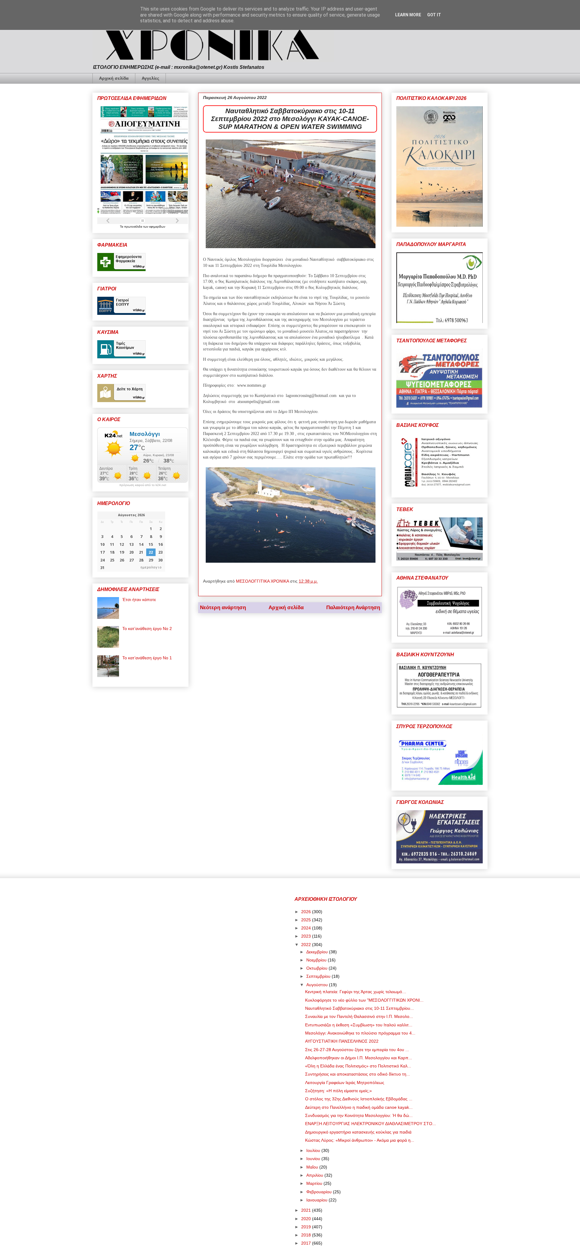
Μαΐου (312, 1167)
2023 (306, 936)
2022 (306, 944)
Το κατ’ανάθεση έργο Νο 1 (147, 657)
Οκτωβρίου (317, 968)
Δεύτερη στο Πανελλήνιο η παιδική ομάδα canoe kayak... (359, 1107)
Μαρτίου (315, 1183)
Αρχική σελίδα (114, 78)
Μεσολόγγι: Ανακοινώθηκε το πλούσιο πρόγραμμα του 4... (360, 1033)
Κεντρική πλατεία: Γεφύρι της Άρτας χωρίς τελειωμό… (355, 991)
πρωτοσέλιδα (133, 226)
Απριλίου (315, 1175)
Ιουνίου (313, 1158)
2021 (306, 1210)
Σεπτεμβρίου (319, 976)
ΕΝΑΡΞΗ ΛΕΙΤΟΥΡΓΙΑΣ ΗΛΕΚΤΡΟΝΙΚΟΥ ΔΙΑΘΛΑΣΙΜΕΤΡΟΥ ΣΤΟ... (370, 1123)
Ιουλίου (313, 1150)
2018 (306, 1235)
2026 (306, 911)
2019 (306, 1226)
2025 (306, 919)
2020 (306, 1218)
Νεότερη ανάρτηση (223, 607)
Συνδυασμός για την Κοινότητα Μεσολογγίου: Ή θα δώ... (359, 1115)
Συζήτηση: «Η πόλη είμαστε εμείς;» (338, 1090)
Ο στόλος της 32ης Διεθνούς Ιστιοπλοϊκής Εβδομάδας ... (358, 1098)
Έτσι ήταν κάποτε (139, 599)
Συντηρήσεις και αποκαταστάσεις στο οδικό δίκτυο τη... (357, 1074)
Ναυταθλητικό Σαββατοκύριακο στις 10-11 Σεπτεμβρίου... (359, 1008)
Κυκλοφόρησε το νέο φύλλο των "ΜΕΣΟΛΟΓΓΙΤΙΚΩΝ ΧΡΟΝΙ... (364, 1000)
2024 (306, 928)
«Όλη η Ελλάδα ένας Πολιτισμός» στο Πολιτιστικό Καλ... (358, 1065)
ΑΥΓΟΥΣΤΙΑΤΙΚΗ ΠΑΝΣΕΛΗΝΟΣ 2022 (342, 1041)
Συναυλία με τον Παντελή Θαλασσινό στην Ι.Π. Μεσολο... (359, 1016)
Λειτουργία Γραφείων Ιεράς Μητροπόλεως (344, 1082)
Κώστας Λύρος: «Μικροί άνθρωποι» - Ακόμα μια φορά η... (359, 1140)
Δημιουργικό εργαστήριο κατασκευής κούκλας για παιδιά (358, 1132)
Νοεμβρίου (317, 960)
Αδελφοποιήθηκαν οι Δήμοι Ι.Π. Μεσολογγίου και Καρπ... (358, 1057)
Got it (434, 14)
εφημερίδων (157, 226)
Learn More (408, 14)
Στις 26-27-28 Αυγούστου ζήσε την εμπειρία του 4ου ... (357, 1049)
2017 (306, 1243)
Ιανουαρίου (317, 1200)
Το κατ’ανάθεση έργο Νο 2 (147, 628)
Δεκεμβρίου (317, 951)
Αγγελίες (150, 78)
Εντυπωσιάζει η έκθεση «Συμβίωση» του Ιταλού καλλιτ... (358, 1024)
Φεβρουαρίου (319, 1191)
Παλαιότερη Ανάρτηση (353, 607)
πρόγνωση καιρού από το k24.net (142, 485)
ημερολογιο (151, 567)
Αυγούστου (317, 984)
